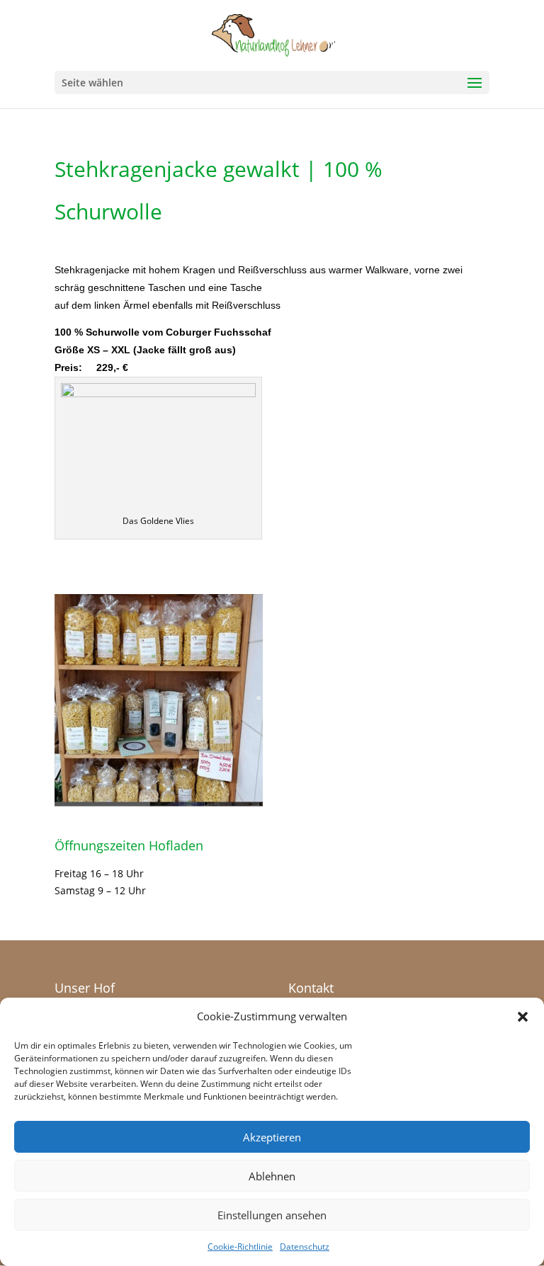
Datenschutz (304, 1247)
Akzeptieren (272, 1137)
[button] (523, 1017)
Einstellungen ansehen (272, 1215)
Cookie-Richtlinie (240, 1247)
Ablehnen (272, 1176)
